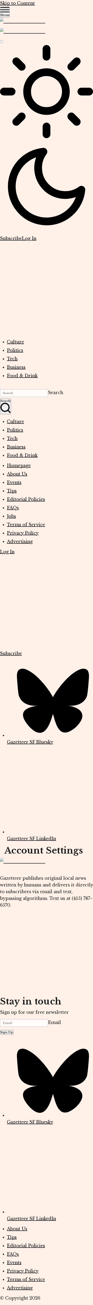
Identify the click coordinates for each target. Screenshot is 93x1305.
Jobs (11, 516)
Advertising (20, 541)
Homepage (19, 465)
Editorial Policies (26, 499)
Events (14, 482)
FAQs (13, 507)
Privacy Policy (22, 533)
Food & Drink (22, 375)
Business (16, 367)
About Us (17, 474)
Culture (15, 341)
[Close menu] (0, 386)
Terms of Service (26, 524)
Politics (15, 350)
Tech (12, 358)
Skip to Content (17, 3)
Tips (12, 490)
